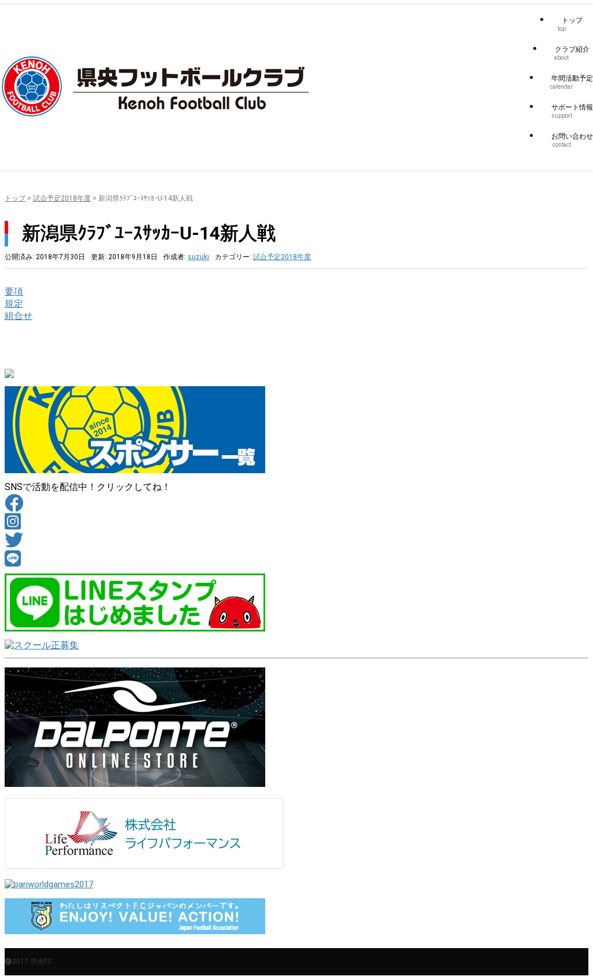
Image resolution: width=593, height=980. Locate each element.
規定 (14, 303)
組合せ (18, 315)
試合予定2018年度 (62, 198)
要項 (14, 291)
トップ (15, 198)
